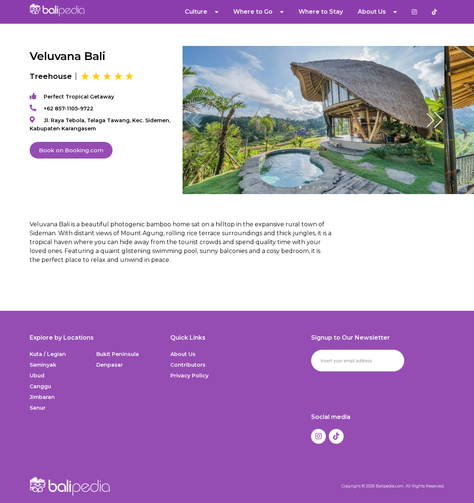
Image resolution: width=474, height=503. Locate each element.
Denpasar (109, 365)
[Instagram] (318, 436)
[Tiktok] (336, 436)
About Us (183, 354)
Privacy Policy (189, 375)
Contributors (188, 365)
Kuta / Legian (48, 354)
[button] (435, 120)
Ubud (37, 375)
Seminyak (43, 365)
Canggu (40, 386)
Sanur (38, 407)
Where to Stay (320, 11)
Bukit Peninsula (117, 354)
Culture (196, 11)
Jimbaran (42, 397)
